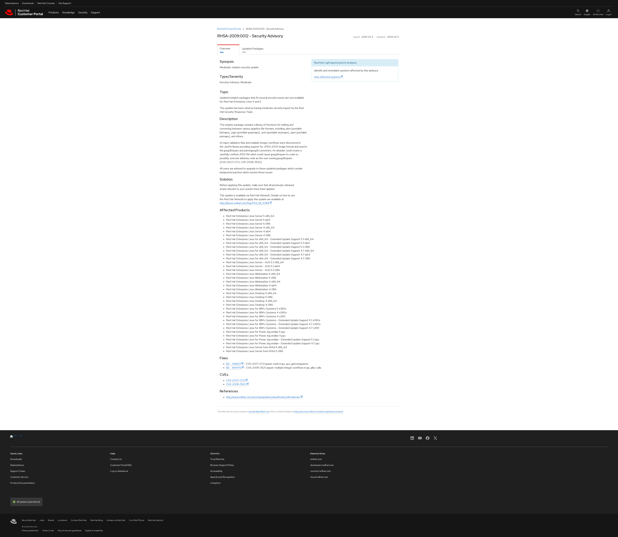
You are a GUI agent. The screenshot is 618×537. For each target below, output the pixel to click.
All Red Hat (598, 14)
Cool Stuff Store (136, 520)
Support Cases (17, 471)
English (587, 14)
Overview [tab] (225, 48)
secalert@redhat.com (259, 411)
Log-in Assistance (119, 471)
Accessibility (216, 471)
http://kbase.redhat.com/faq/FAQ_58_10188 (244, 203)
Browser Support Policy (222, 465)
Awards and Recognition (222, 477)
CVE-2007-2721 (235, 380)
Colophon (215, 482)
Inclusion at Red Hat (116, 520)
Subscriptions (12, 3)
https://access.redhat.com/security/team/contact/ (318, 411)
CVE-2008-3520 (236, 384)
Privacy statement (30, 530)
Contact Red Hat (79, 520)
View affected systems (327, 77)
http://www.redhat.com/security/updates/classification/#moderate (263, 397)
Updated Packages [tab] (252, 48)
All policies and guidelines (69, 530)
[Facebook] (428, 439)
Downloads (28, 3)
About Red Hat (29, 520)
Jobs (42, 520)
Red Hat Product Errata (229, 28)
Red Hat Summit (155, 520)
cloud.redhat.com (319, 477)
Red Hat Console (46, 3)
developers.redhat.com (322, 465)
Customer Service (19, 477)
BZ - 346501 (233, 364)
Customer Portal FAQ (121, 465)
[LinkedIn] (412, 439)
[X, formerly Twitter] (435, 439)
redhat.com (316, 459)
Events (51, 520)
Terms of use (48, 530)
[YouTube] (420, 439)
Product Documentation (22, 482)
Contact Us (116, 459)
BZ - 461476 (233, 367)
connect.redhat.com (320, 471)
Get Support (64, 3)
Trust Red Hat (217, 459)
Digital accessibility (94, 530)
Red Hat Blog (96, 520)
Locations (62, 520)
